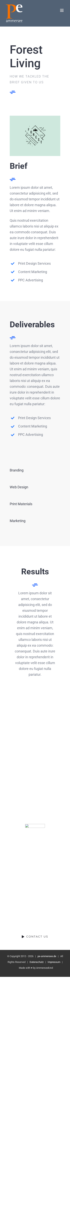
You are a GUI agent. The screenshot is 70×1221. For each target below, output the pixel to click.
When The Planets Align (17, 727)
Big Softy (52, 727)
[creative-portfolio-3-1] (35, 117)
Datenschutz (37, 962)
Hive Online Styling (17, 797)
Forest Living (17, 762)
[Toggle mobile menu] (62, 10)
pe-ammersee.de (47, 956)
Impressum (54, 962)
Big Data (52, 762)
